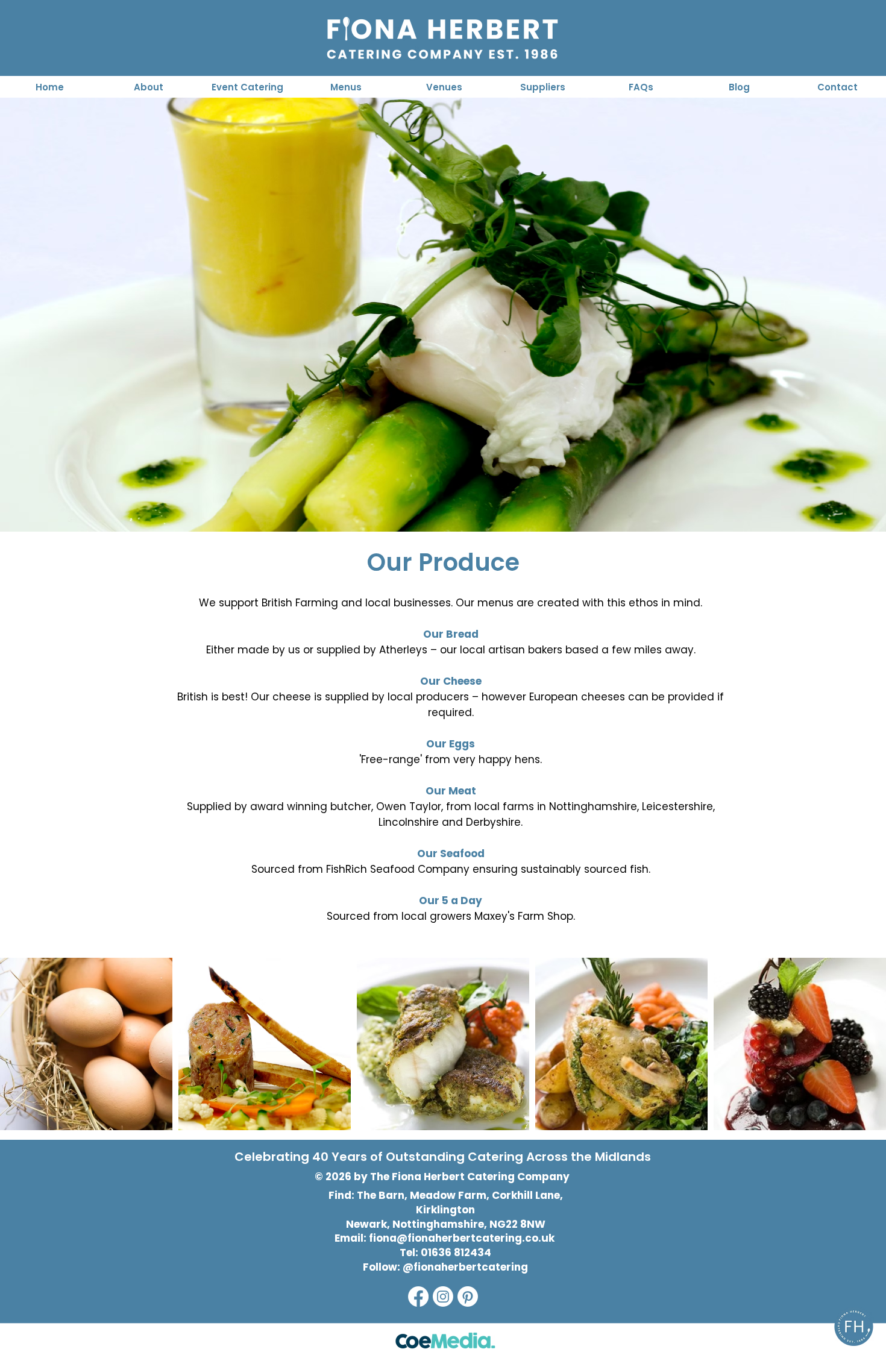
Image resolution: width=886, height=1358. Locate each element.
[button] (247, 87)
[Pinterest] (467, 1296)
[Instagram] (443, 1296)
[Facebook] (418, 1296)
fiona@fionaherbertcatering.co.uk (462, 1238)
